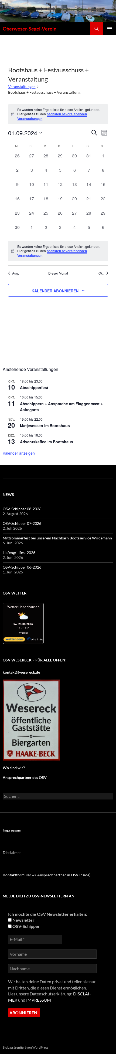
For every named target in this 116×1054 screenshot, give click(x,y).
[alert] (58, 251)
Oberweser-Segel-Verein (29, 29)
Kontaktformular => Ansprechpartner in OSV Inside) (46, 875)
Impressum (12, 830)
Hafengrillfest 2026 (19, 552)
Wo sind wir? (14, 767)
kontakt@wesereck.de (21, 672)
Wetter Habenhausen (23, 606)
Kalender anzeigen (19, 453)
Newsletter (23, 920)
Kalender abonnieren (55, 290)
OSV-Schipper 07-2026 (22, 523)
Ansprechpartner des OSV (25, 777)
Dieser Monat (58, 273)
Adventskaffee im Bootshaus (46, 441)
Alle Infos (36, 639)
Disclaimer (12, 852)
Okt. (101, 273)
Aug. (15, 273)
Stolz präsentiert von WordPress (25, 1047)
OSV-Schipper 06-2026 (22, 567)
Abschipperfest (34, 387)
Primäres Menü (109, 28)
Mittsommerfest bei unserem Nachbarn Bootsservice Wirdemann (57, 538)
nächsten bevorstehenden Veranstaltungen (52, 116)
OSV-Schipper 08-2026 (22, 508)
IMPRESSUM (38, 999)
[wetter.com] (14, 640)
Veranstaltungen (22, 86)
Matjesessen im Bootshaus (45, 425)
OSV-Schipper (26, 926)
